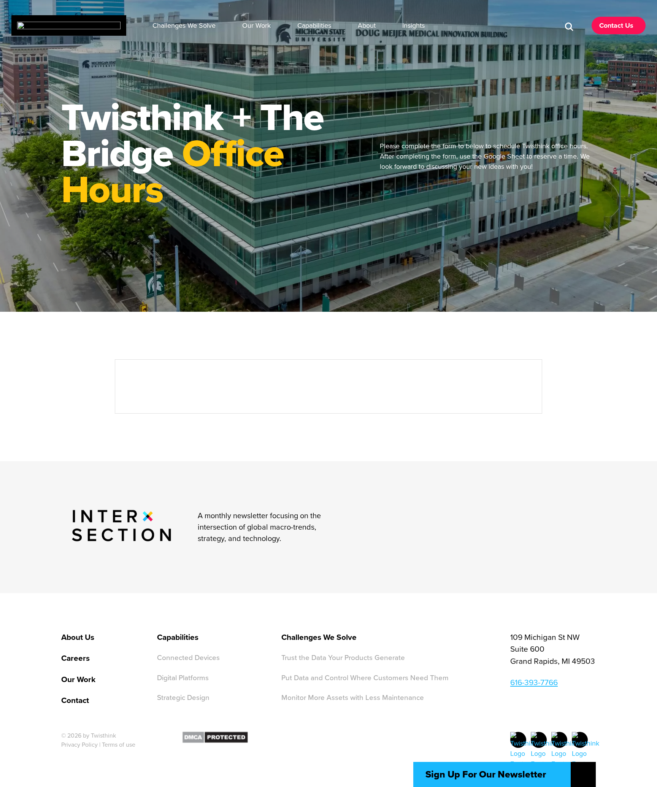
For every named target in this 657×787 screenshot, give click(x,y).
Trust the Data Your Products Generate (343, 657)
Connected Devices (188, 657)
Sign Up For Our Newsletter (485, 774)
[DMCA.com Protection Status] (215, 736)
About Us (77, 637)
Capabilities (177, 637)
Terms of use (118, 744)
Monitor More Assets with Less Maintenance (352, 697)
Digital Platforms (183, 677)
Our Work (78, 679)
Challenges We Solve (319, 637)
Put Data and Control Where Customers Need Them (365, 677)
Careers (75, 658)
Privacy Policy (79, 744)
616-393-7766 (534, 682)
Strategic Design (183, 697)
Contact (75, 700)
